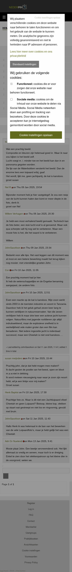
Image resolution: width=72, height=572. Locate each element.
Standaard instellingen (24, 64)
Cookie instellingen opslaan (47, 18)
